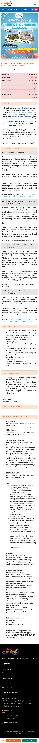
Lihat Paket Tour (13, 740)
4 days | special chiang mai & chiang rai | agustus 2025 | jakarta (21, 9)
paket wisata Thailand (21, 117)
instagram (7, 669)
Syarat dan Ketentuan (9, 684)
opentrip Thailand (24, 112)
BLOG (32, 658)
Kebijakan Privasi (7, 687)
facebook (7, 673)
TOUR (3, 658)
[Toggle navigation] (35, 4)
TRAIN (26, 658)
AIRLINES (11, 658)
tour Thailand (23, 108)
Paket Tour (9, 9)
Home (2, 9)
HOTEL (19, 658)
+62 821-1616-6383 (10, 723)
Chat (30, 740)
